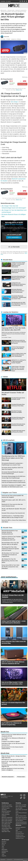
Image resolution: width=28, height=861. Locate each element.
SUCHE (9, 1)
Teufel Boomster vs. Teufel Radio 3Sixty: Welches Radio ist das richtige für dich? (13, 516)
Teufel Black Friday (6, 826)
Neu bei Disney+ (19, 820)
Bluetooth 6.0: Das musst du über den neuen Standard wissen (12, 505)
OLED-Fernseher (6, 808)
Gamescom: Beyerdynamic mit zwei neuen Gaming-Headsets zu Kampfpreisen (13, 769)
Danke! (3, 845)
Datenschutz (9, 859)
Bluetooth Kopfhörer (6, 811)
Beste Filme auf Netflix (21, 806)
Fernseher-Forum (20, 833)
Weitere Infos (19, 89)
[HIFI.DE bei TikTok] (24, 1)
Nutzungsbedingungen (18, 859)
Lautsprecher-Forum (20, 836)
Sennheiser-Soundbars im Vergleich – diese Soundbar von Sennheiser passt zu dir (14, 485)
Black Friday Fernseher (7, 819)
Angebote (4, 855)
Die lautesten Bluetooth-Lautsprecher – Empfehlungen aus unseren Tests (12, 464)
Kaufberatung (5, 851)
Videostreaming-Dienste (21, 822)
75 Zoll (10, 806)
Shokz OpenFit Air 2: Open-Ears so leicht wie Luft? (12, 759)
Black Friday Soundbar (7, 822)
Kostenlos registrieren (21, 827)
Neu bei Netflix (19, 808)
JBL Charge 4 (15, 101)
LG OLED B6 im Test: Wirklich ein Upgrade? (11, 741)
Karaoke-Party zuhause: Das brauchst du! (13, 513)
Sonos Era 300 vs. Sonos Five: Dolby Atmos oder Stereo (14, 521)
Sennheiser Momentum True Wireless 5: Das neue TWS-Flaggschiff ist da (14, 765)
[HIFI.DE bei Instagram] (22, 1)
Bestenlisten (4, 849)
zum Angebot (22, 84)
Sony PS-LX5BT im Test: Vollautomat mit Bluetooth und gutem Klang (13, 738)
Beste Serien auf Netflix (21, 805)
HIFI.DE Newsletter (5, 221)
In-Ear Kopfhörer (5, 812)
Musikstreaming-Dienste (21, 823)
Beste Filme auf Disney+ (21, 819)
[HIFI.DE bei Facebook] (26, 1)
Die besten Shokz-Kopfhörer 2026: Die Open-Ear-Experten (12, 468)
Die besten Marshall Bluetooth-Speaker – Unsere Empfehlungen (13, 472)
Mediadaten (3, 859)
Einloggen (18, 828)
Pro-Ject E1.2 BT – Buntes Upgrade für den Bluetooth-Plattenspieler (13, 762)
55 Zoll (3, 806)
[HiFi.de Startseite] (14, 5)
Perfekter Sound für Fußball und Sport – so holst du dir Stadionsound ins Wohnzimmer (13, 481)
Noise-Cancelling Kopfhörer (5, 815)
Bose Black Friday (6, 825)
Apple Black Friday (6, 831)
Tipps (3, 854)
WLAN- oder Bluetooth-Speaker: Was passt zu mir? (14, 509)
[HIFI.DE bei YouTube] (20, 1)
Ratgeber (4, 852)
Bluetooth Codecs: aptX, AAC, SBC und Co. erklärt (14, 500)
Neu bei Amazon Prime (21, 816)
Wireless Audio (11, 10)
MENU (3, 1)
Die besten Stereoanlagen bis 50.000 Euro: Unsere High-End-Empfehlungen (14, 477)
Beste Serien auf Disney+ (21, 817)
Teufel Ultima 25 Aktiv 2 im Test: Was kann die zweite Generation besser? (13, 744)
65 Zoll (6, 806)
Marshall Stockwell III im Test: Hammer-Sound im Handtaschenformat (12, 747)
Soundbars (4, 809)
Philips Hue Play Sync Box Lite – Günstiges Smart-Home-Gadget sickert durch (14, 756)
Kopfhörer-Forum (20, 838)
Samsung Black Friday (7, 828)
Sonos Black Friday (6, 823)
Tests (3, 848)
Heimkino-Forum (19, 835)
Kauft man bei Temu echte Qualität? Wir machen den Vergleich (12, 496)
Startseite (4, 10)
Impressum (25, 860)
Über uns (4, 843)
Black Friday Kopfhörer (7, 820)
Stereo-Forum (19, 832)
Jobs (3, 846)
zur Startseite (15, 247)
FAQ (17, 830)
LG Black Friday (5, 830)
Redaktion (4, 841)
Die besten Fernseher (7, 805)
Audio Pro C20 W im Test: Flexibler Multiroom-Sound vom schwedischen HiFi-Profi (14, 735)
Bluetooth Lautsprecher (21, 10)
